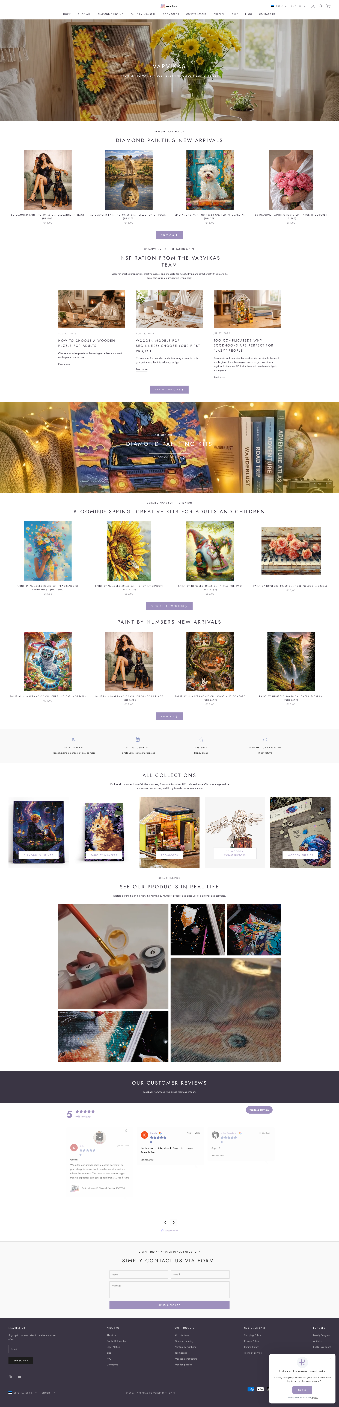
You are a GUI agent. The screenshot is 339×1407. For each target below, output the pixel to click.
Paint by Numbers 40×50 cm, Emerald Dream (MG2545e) (291, 698)
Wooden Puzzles (300, 855)
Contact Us (112, 1364)
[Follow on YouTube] (19, 1377)
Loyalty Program (321, 1335)
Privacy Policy (251, 1341)
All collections (181, 1335)
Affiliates (317, 1341)
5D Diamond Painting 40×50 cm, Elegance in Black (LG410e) (48, 216)
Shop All (84, 14)
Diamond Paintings (38, 855)
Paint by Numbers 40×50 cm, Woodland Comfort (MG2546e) (210, 698)
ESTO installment (322, 1347)
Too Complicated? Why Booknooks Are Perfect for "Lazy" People (243, 345)
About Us (111, 1335)
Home (67, 14)
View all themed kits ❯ (169, 606)
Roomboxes (171, 14)
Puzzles (219, 14)
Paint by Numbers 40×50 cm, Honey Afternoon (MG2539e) (129, 587)
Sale (235, 14)
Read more (64, 364)
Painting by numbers (185, 1347)
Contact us (267, 14)
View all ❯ (169, 234)
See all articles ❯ (169, 389)
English (296, 6)
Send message (169, 1305)
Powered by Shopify (162, 1392)
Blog (248, 14)
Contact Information (117, 1341)
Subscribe (21, 1360)
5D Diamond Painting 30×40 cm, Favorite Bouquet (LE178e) (291, 216)
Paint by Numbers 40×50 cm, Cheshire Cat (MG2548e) (48, 696)
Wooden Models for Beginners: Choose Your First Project (168, 345)
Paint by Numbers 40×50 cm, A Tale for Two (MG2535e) (210, 587)
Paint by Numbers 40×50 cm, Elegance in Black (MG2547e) (129, 698)
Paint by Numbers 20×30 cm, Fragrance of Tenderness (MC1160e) (48, 587)
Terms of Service (253, 1352)
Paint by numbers (143, 14)
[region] (169, 447)
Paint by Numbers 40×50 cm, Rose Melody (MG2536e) (291, 586)
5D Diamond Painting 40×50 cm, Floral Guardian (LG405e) (210, 216)
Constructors (196, 14)
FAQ (109, 1358)
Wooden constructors (185, 1358)
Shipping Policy (252, 1335)
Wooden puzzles (183, 1364)
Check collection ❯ (169, 457)
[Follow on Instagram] (10, 1377)
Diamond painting (111, 14)
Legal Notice (113, 1347)
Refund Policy (251, 1347)
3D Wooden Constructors (235, 853)
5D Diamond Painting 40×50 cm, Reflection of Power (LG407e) (129, 216)
